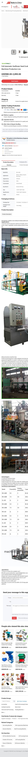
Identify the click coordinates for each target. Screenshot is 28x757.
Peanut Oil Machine (7, 743)
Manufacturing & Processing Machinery (13, 10)
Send (14, 618)
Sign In (3, 155)
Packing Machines (19, 709)
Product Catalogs (22, 701)
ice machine (4, 704)
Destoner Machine (7, 729)
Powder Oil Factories (7, 739)
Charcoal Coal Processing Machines (8, 709)
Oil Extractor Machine (20, 743)
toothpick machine (5, 707)
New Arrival (17, 707)
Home (2, 10)
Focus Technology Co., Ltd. (18, 751)
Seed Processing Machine (20, 729)
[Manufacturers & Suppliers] (14, 2)
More (2, 746)
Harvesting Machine (7, 725)
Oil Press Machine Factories (9, 736)
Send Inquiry (14, 81)
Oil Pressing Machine (20, 739)
